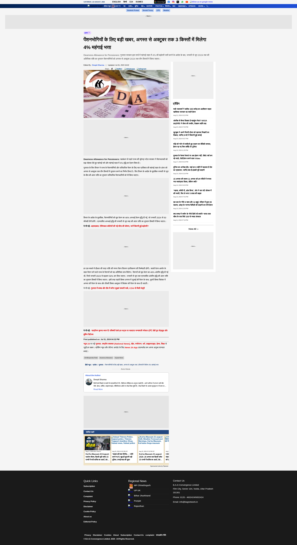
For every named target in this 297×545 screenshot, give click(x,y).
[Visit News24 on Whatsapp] (182, 1)
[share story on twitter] (119, 69)
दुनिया (136, 6)
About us (88, 517)
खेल (142, 6)
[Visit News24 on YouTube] (186, 1)
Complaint (88, 496)
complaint (149, 535)
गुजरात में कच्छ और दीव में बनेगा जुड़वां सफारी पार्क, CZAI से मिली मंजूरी (118, 288)
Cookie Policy (90, 512)
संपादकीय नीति (161, 535)
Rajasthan (139, 506)
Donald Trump (148, 10)
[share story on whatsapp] (129, 69)
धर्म (144, 344)
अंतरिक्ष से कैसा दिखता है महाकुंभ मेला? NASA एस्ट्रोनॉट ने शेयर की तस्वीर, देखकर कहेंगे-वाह (190, 122)
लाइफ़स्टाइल (150, 344)
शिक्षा (163, 344)
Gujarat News (119, 358)
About (116, 535)
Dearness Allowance (106, 358)
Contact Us (88, 491)
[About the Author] (88, 381)
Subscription (89, 486)
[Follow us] (201, 2)
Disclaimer (88, 507)
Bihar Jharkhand (142, 496)
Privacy (87, 535)
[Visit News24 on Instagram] (173, 1)
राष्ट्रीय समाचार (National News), (116, 344)
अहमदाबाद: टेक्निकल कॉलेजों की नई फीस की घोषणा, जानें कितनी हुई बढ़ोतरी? (120, 226)
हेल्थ (174, 6)
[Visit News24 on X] (177, 1)
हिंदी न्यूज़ (88, 365)
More (200, 6)
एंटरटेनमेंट (149, 6)
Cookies (107, 535)
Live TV (117, 6)
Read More (98, 389)
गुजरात (86, 33)
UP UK (137, 490)
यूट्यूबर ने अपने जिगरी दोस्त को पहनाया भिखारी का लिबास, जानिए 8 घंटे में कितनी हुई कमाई (191, 133)
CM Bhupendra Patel (91, 358)
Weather (166, 10)
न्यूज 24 (87, 344)
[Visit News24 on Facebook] (168, 1)
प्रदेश (130, 6)
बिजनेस (167, 6)
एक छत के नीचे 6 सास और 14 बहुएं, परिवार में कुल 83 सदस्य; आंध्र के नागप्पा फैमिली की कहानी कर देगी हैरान (193, 203)
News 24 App (131, 347)
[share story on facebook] (112, 69)
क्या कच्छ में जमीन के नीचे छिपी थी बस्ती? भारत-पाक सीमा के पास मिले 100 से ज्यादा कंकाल (192, 215)
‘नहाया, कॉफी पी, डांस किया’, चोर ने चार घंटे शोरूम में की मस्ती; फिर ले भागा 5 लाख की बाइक (192, 192)
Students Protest (133, 10)
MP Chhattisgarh (142, 485)
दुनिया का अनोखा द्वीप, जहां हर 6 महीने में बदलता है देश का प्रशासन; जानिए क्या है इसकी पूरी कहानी (192, 168)
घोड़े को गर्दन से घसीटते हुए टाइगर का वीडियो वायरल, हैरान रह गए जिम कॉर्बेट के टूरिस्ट (192, 145)
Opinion (192, 6)
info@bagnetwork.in (188, 502)
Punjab (137, 501)
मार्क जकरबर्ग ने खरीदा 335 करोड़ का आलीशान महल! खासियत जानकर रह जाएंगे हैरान (192, 110)
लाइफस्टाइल (182, 6)
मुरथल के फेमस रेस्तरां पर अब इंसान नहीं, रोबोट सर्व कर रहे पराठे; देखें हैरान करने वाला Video (192, 157)
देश (124, 6)
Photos (158, 6)
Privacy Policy (90, 501)
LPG (158, 10)
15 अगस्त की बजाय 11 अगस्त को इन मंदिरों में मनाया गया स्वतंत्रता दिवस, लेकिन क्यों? (192, 180)
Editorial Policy (90, 522)
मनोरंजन (138, 344)
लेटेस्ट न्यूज (107, 6)
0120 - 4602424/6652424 (191, 497)
